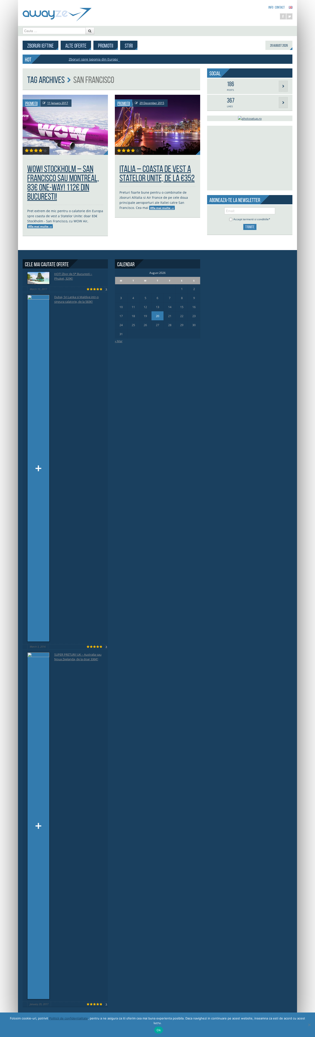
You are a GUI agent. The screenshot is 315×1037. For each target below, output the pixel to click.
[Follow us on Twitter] (289, 16)
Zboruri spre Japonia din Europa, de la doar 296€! (107, 59)
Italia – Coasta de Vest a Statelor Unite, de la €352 (157, 173)
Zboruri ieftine (40, 46)
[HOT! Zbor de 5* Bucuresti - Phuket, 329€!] (38, 278)
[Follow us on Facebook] (283, 16)
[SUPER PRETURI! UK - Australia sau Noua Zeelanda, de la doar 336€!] (38, 825)
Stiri (129, 46)
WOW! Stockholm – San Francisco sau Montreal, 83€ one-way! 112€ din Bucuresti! (63, 183)
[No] (309, 1024)
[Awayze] (57, 12)
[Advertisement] (249, 158)
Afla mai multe (40, 226)
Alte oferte (75, 46)
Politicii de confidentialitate (68, 1018)
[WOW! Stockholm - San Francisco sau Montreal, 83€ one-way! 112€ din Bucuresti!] (65, 125)
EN (290, 7)
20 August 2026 (279, 45)
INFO (270, 7)
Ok (159, 1030)
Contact (280, 7)
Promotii (105, 46)
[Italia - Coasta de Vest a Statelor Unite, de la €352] (157, 125)
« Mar (118, 341)
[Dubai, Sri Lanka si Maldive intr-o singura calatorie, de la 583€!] (38, 468)
